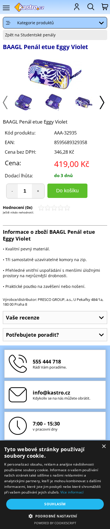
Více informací (72, 492)
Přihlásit (76, 6)
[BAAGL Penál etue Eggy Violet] (55, 74)
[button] (55, 516)
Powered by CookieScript (55, 523)
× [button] (104, 446)
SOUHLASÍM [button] (55, 504)
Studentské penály (38, 35)
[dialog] (55, 484)
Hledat (90, 6)
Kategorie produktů (35, 22)
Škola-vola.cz (29, 7)
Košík (104, 6)
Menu (5, 8)
